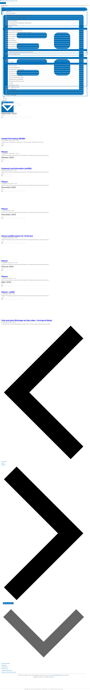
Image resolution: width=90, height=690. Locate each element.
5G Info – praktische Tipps (12, 87)
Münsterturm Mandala (11, 21)
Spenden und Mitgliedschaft (13, 54)
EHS (4, 97)
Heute (2, 463)
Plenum (4, 152)
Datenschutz (53, 689)
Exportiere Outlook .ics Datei (8, 672)
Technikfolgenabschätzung (15, 75)
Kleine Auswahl (13, 65)
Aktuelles (5, 5)
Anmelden (5, 102)
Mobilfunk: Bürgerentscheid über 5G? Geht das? (21, 52)
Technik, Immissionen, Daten (16, 77)
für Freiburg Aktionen (14, 67)
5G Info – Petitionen (11, 93)
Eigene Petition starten (12, 42)
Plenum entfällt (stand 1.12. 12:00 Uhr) (17, 236)
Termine (5, 98)
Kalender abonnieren (8, 603)
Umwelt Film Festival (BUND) (13, 139)
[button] (3, 106)
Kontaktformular (58, 675)
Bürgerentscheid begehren (13, 48)
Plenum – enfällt (8, 292)
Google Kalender (5, 663)
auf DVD (11, 83)
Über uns (8, 11)
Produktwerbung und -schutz (16, 69)
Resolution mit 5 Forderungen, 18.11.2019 (16, 17)
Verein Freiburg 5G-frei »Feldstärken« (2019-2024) (18, 23)
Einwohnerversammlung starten (14, 44)
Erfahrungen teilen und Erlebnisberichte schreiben (18, 32)
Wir (3, 7)
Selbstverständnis (10, 13)
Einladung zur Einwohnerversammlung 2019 (17, 19)
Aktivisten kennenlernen (12, 34)
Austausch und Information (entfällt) (16, 168)
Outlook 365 (4, 667)
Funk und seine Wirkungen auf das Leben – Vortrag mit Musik (26, 320)
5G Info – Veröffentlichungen (13, 91)
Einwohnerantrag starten (12, 46)
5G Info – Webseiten (11, 89)
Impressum (60, 689)
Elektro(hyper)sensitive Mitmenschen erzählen (17, 15)
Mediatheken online (14, 85)
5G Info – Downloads (11, 95)
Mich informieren (10, 38)
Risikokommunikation (14, 73)
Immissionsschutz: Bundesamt (16, 71)
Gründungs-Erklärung (11, 25)
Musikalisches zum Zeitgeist (16, 79)
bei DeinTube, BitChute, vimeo (16, 81)
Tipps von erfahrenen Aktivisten (14, 36)
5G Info (4, 56)
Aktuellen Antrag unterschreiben (14, 30)
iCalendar (3, 665)
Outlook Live (4, 668)
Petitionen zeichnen (11, 40)
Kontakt (5, 100)
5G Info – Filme (10, 62)
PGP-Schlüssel (50, 677)
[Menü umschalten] (45, 9)
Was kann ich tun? (7, 26)
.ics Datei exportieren (6, 670)
